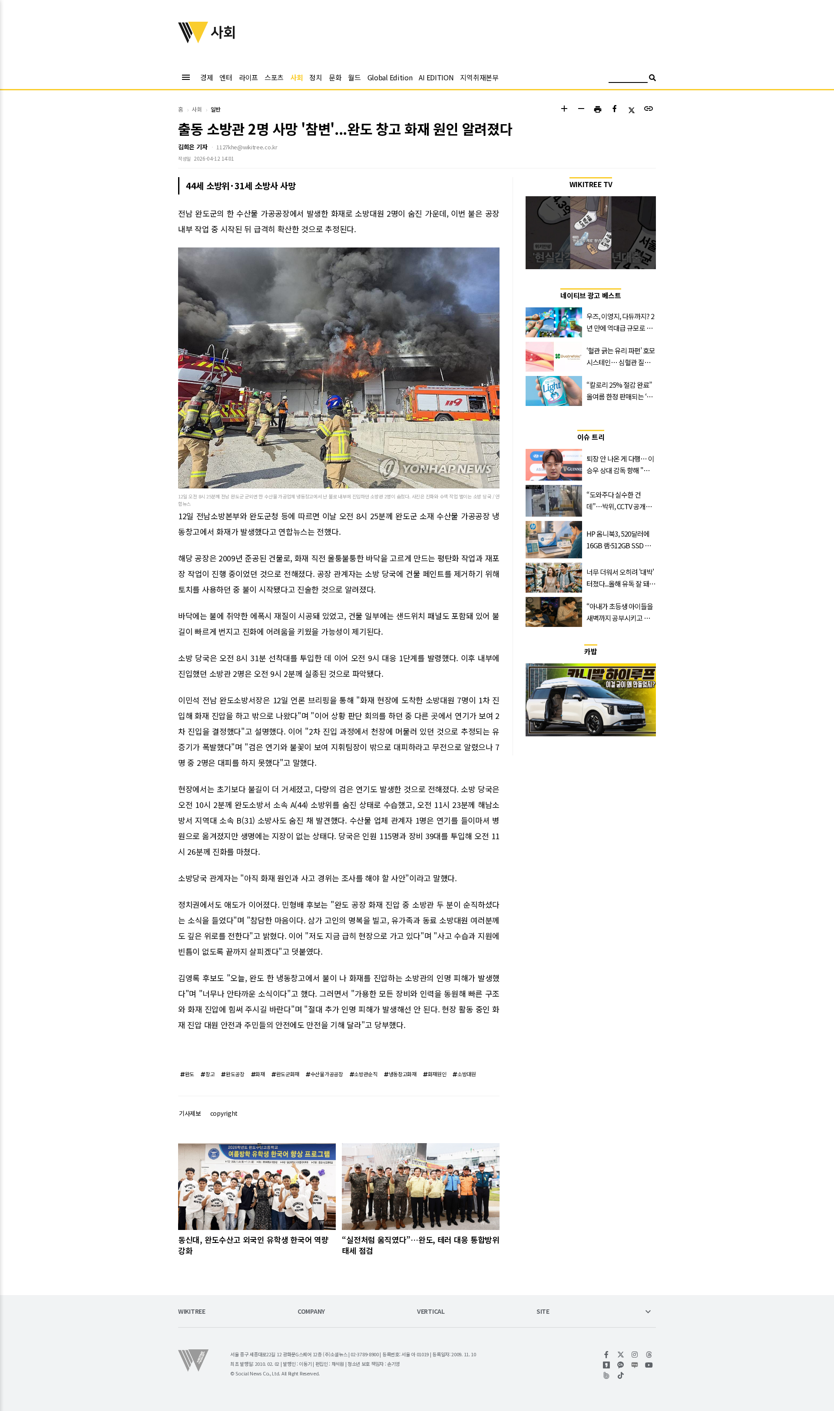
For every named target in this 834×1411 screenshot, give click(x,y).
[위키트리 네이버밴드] (606, 1375)
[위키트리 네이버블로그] (635, 1365)
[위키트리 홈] (193, 40)
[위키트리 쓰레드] (649, 1354)
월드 (354, 77)
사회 (296, 77)
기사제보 (190, 1113)
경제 (206, 77)
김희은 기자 (192, 146)
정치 (315, 77)
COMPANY (311, 1311)
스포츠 (274, 77)
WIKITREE (191, 1311)
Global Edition (390, 77)
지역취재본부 (479, 77)
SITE (542, 1311)
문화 (335, 77)
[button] (564, 109)
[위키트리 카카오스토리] (606, 1365)
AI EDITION (436, 77)
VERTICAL (431, 1311)
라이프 (248, 77)
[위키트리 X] (621, 1354)
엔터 (225, 77)
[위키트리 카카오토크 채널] (621, 1365)
